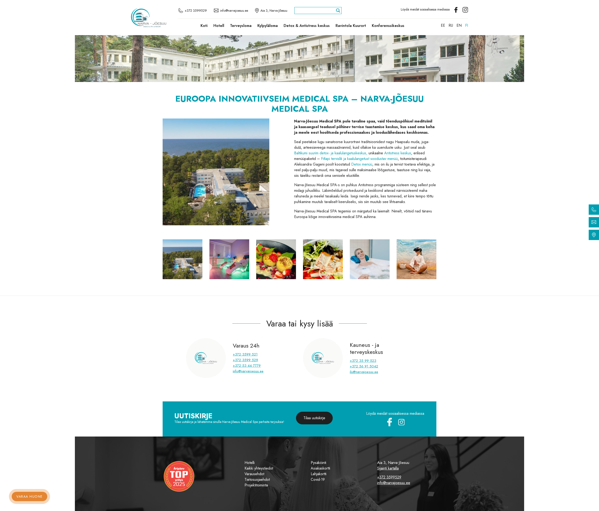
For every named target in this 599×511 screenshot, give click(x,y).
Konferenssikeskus (388, 25)
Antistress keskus (397, 153)
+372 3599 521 (245, 354)
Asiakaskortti (320, 468)
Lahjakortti (318, 474)
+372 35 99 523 (363, 360)
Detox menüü (361, 164)
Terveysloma (241, 25)
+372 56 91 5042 (364, 366)
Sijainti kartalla (388, 468)
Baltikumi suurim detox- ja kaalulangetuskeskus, (330, 153)
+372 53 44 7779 (247, 365)
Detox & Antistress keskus (307, 25)
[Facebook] (456, 9)
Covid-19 (318, 479)
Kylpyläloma (267, 25)
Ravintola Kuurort (351, 25)
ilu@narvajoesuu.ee (364, 371)
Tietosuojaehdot (257, 479)
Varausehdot (254, 474)
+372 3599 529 (245, 360)
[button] (171, 171)
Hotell (218, 25)
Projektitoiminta (256, 485)
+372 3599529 (389, 477)
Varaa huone (29, 496)
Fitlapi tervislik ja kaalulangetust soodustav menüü (359, 158)
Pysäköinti (318, 462)
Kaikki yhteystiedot (259, 468)
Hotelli (250, 462)
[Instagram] (465, 9)
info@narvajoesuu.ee (248, 371)
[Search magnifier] (338, 10)
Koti (204, 25)
